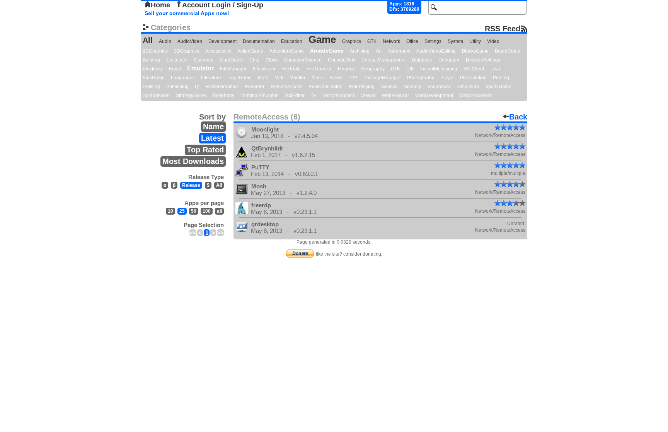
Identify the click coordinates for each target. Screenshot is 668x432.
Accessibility (218, 51)
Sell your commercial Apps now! (187, 13)
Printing (501, 77)
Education (291, 41)
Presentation (473, 77)
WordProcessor (475, 95)
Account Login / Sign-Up (222, 5)
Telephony (223, 95)
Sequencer (438, 86)
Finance (346, 69)
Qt (197, 86)
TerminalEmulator (259, 95)
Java (495, 69)
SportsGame (498, 86)
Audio (165, 41)
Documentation (259, 41)
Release (191, 185)
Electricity (153, 69)
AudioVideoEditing (436, 51)
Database (422, 60)
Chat (254, 60)
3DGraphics (186, 51)
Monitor (297, 77)
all (219, 211)
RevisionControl (325, 86)
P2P (352, 77)
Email (175, 69)
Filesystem (264, 69)
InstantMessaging (438, 69)
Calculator (177, 60)
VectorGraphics (339, 95)
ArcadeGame (327, 51)
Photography (420, 77)
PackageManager (382, 77)
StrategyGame (191, 95)
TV (314, 95)
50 (193, 211)
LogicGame (239, 77)
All (148, 40)
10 (170, 211)
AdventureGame (286, 51)
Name (213, 126)
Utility (475, 41)
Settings (432, 41)
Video (493, 41)
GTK (372, 41)
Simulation (468, 86)
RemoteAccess (286, 86)
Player (447, 77)
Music (318, 77)
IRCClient (474, 69)
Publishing (177, 86)
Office (412, 41)
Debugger (449, 60)
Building (151, 60)
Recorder (254, 86)
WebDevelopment (434, 95)
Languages (183, 77)
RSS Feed (502, 28)
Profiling (151, 86)
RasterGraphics (222, 86)
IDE (410, 69)
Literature (211, 77)
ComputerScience (303, 60)
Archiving (360, 51)
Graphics (351, 41)
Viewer (368, 95)
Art (379, 51)
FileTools (290, 69)
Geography (373, 69)
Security (412, 86)
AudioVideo (189, 41)
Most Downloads (193, 161)
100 (207, 211)
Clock (272, 60)
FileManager (233, 69)
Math (263, 77)
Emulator (200, 68)
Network (391, 41)
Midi (278, 77)
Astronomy (399, 51)
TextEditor (294, 95)
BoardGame (507, 51)
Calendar (204, 60)
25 (182, 211)
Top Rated (205, 149)
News (336, 77)
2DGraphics (155, 51)
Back (518, 117)
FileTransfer (319, 69)
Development (222, 41)
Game (322, 39)
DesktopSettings (483, 60)
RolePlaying (362, 86)
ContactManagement (383, 60)
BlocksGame (475, 51)
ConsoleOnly (341, 60)
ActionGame (250, 51)
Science (389, 86)
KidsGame (154, 77)
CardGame (231, 60)
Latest (212, 138)
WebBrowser (395, 95)
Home (160, 5)
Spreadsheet (156, 95)
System (455, 41)
